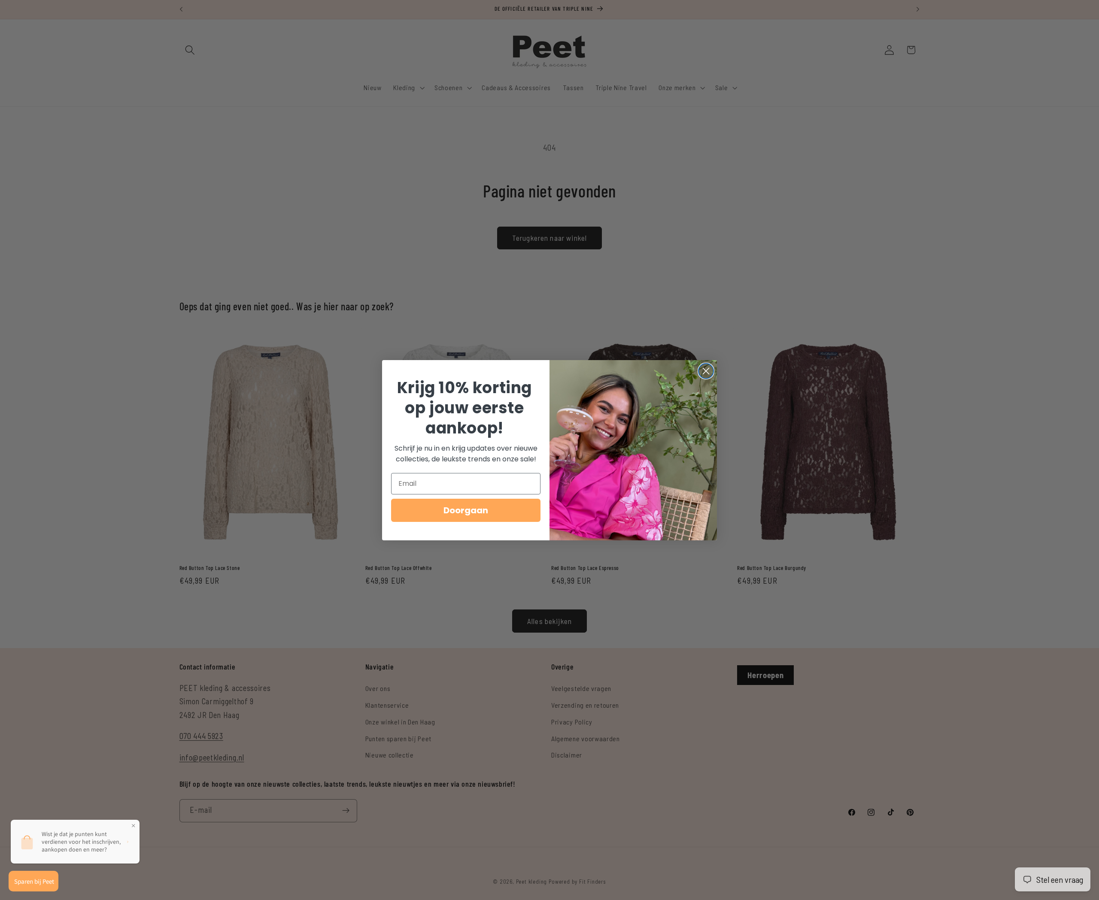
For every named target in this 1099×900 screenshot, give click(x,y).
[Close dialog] (705, 371)
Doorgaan (465, 510)
